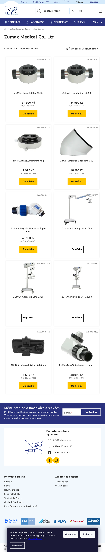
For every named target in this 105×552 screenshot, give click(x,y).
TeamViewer (61, 481)
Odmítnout (70, 534)
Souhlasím (87, 534)
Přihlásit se (91, 411)
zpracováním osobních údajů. (44, 411)
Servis (7, 485)
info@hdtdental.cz (62, 440)
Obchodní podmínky (14, 502)
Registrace (93, 2)
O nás (24, 2)
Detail (77, 249)
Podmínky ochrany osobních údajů (20, 506)
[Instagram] (56, 460)
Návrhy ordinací (11, 489)
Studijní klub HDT (41, 2)
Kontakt (8, 481)
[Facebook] (49, 460)
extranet (59, 489)
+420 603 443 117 (63, 446)
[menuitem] (12, 22)
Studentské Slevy (13, 498)
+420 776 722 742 (63, 452)
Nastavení (17, 545)
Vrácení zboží (61, 485)
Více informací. (35, 538)
